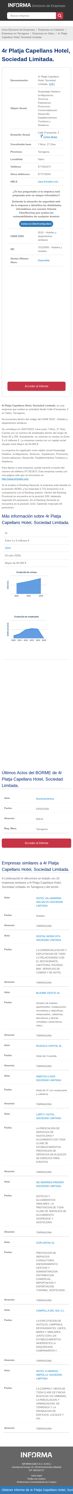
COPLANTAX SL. (45, 1242)
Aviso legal (36, 1475)
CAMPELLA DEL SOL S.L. (50, 1310)
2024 (8, 548)
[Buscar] (59, 15)
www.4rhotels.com (48, 181)
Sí (6, 533)
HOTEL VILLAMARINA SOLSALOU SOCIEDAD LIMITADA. (49, 902)
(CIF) (52, 84)
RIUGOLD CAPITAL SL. (49, 1045)
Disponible (44, 260)
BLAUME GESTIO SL (48, 992)
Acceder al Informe (36, 386)
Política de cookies (36, 1479)
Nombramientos (45, 798)
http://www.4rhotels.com (15, 478)
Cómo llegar (50, 136)
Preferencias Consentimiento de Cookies (36, 1482)
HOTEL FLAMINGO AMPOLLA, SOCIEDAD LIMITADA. (49, 1375)
